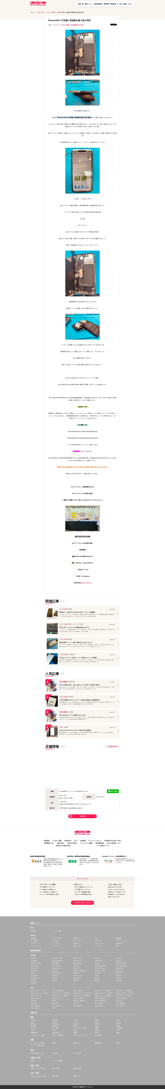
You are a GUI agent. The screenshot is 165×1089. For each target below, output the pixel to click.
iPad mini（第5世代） (101, 1000)
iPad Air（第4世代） (100, 998)
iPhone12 (54, 970)
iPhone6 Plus (77, 978)
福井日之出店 (77, 1068)
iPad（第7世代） (57, 1005)
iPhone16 (118, 960)
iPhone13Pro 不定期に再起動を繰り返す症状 (71, 12)
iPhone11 (33, 973)
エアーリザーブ (87, 583)
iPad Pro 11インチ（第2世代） (103, 995)
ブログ (130, 4)
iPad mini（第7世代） (58, 990)
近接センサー (120, 943)
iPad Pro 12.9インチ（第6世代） (40, 993)
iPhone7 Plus (77, 975)
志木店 (54, 1030)
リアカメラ (98, 941)
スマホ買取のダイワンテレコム (82, 889)
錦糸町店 (33, 1025)
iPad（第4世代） (121, 1005)
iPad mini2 (55, 1003)
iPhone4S (76, 980)
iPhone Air (97, 958)
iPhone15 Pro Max (36, 963)
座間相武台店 (56, 1033)
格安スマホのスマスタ (113, 896)
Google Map (112, 746)
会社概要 (83, 840)
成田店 (118, 1033)
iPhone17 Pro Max (57, 958)
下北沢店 (76, 1023)
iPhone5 (54, 980)
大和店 (118, 1030)
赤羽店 (97, 1025)
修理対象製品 (98, 4)
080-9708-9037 (100, 797)
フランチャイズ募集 (86, 843)
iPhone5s (118, 978)
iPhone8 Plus (34, 975)
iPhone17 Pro (77, 958)
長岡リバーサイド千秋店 (38, 1068)
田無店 (118, 1025)
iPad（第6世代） (78, 1005)
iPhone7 (97, 975)
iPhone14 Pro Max (121, 963)
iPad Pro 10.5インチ (36, 998)
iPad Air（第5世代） (79, 998)
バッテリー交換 (50, 12)
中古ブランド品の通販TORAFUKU (83, 894)
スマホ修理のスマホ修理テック (48, 889)
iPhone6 (97, 978)
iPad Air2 (33, 1000)
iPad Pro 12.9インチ (36, 995)
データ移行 (55, 941)
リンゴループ (56, 946)
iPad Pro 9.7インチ (57, 998)
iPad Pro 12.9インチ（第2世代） (125, 993)
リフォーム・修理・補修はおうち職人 (49, 894)
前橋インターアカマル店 (80, 1035)
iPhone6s (54, 978)
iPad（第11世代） (78, 990)
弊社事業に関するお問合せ (82, 902)
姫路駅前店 (98, 1043)
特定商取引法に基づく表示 (112, 840)
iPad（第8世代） (35, 1005)
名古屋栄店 (55, 1053)
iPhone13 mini (56, 968)
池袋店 (97, 1020)
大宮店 (33, 1030)
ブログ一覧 (40, 12)
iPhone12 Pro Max (100, 968)
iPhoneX (118, 973)
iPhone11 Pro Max (100, 970)
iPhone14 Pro (34, 965)
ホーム (32, 12)
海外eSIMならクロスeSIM (114, 887)
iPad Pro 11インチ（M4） (38, 990)
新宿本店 (33, 1020)
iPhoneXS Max (56, 973)
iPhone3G (33, 983)
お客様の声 (67, 840)
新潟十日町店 (56, 1068)
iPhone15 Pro (56, 963)
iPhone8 (54, 975)
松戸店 (97, 1033)
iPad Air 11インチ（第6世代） (124, 990)
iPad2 (53, 1008)
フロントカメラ (77, 941)
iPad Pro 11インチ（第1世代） (125, 995)
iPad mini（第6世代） (79, 1000)
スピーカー (34, 943)
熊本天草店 (55, 1076)
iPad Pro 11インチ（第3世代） (82, 995)
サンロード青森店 (57, 1061)
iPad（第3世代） (35, 1008)
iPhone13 (76, 968)
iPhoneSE (119, 975)
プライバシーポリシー (95, 840)
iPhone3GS (119, 980)
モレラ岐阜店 (77, 1053)
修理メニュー (89, 4)
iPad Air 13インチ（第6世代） (103, 990)
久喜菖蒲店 (119, 1028)
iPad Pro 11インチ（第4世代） (61, 995)
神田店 (97, 1023)
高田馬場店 (55, 1020)
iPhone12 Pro (120, 968)
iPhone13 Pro (34, 968)
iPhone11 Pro (120, 970)
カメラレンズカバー (122, 941)
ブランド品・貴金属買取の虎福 (82, 892)
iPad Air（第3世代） (122, 998)
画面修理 (33, 931)
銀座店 (33, 1023)
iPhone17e (34, 958)
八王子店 (33, 1028)
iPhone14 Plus (56, 965)
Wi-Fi (117, 946)
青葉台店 (97, 1030)
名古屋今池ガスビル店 (77, 25)
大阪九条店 (76, 1043)
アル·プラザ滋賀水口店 (37, 1045)
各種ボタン (76, 943)
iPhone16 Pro (77, 960)
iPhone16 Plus (99, 960)
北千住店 (118, 1023)
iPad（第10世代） (100, 1003)
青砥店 (75, 1025)
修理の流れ (60, 843)
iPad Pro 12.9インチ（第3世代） (104, 993)
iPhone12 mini (35, 970)
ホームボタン (56, 943)
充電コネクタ (77, 946)
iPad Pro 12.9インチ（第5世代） (61, 993)
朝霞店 (97, 1028)
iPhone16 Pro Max (57, 960)
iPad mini (76, 1003)
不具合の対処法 (72, 843)
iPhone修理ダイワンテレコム (47, 887)
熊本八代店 (76, 1076)
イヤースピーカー (36, 946)
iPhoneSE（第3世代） (101, 965)
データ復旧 (34, 941)
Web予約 (82, 816)
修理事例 (106, 4)
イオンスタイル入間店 (79, 1028)
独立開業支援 (99, 843)
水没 (96, 938)
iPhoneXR (97, 973)
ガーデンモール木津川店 (38, 1043)
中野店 (118, 1020)
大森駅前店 (55, 1025)
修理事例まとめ (49, 843)
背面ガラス (76, 938)
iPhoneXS (76, 973)
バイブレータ (99, 943)
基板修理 (118, 938)
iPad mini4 (119, 1000)
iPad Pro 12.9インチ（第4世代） (82, 993)
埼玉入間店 (55, 1028)
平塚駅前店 (34, 1033)
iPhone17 (118, 958)
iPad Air (54, 1000)
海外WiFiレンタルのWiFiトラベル (116, 892)
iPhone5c (33, 980)
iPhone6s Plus (35, 978)
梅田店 (54, 1043)
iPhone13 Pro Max (121, 965)
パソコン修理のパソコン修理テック (49, 892)
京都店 (118, 1043)
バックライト (99, 946)
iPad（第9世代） (121, 1003)
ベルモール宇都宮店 (58, 1035)
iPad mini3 (34, 1003)
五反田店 (54, 1023)
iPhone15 (97, 963)
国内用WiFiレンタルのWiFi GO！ (116, 894)
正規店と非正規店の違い (63, 845)
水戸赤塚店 (98, 1035)
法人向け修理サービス (114, 843)
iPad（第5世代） (99, 1005)
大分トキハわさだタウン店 (38, 1076)
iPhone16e (34, 960)
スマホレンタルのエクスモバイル (116, 889)
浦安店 (75, 1033)
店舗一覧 (80, 4)
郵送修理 (113, 4)
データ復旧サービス (103, 845)
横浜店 (75, 1030)
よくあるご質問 (122, 4)
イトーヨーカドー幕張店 (38, 1035)
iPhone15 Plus (77, 963)
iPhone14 (76, 965)
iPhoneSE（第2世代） (79, 970)
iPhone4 (97, 980)
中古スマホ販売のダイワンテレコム (84, 887)
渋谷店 (75, 1020)
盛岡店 (33, 1061)
